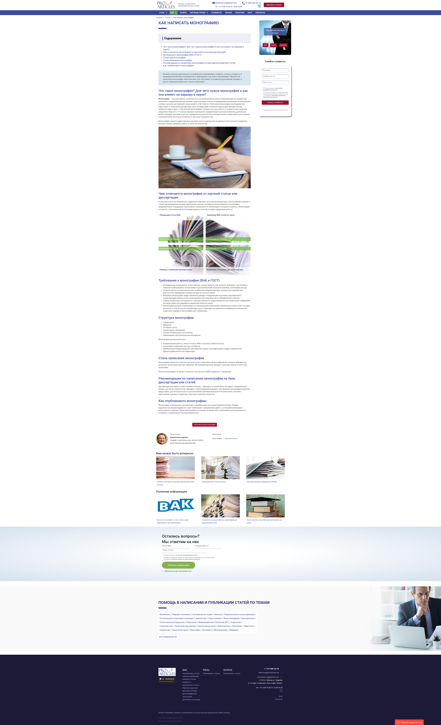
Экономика (207, 630)
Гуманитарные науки (206, 626)
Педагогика (249, 626)
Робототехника (215, 618)
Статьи (167, 18)
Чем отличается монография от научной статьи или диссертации (194, 52)
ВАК (265, 45)
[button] (409, 722)
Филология (237, 626)
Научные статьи (231, 438)
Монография (217, 438)
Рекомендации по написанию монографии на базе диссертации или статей (199, 63)
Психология (191, 622)
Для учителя (187, 697)
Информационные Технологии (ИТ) (213, 622)
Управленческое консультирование (239, 614)
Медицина (233, 630)
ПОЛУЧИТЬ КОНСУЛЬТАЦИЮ (205, 425)
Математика (165, 614)
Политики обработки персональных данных (274, 96)
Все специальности (168, 637)
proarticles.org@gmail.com (226, 3)
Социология (235, 622)
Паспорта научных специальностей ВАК (262, 482)
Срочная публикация (191, 676)
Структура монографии (174, 57)
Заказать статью (273, 5)
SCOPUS (283, 45)
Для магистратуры (190, 691)
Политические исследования (172, 622)
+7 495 (271, 669)
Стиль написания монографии (177, 60)
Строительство (166, 626)
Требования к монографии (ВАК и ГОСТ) (182, 55)
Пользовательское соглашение (170, 721)
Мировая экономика (181, 614)
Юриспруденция (221, 630)
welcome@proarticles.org (269, 672)
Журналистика (224, 626)
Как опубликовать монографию (178, 65)
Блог (281, 696)
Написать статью (189, 679)
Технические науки (180, 630)
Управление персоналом (184, 626)
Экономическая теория (202, 614)
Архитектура (201, 618)
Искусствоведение (231, 618)
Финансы (218, 614)
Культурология (247, 618)
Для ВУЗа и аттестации (191, 699)
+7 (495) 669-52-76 (253, 3)
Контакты (279, 699)
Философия (195, 630)
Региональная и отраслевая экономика (177, 618)
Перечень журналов (190, 688)
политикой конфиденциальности (272, 89)
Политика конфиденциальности (170, 718)
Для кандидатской (190, 694)
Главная (159, 18)
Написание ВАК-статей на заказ (214, 482)
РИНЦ (273, 45)
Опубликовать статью (191, 673)
